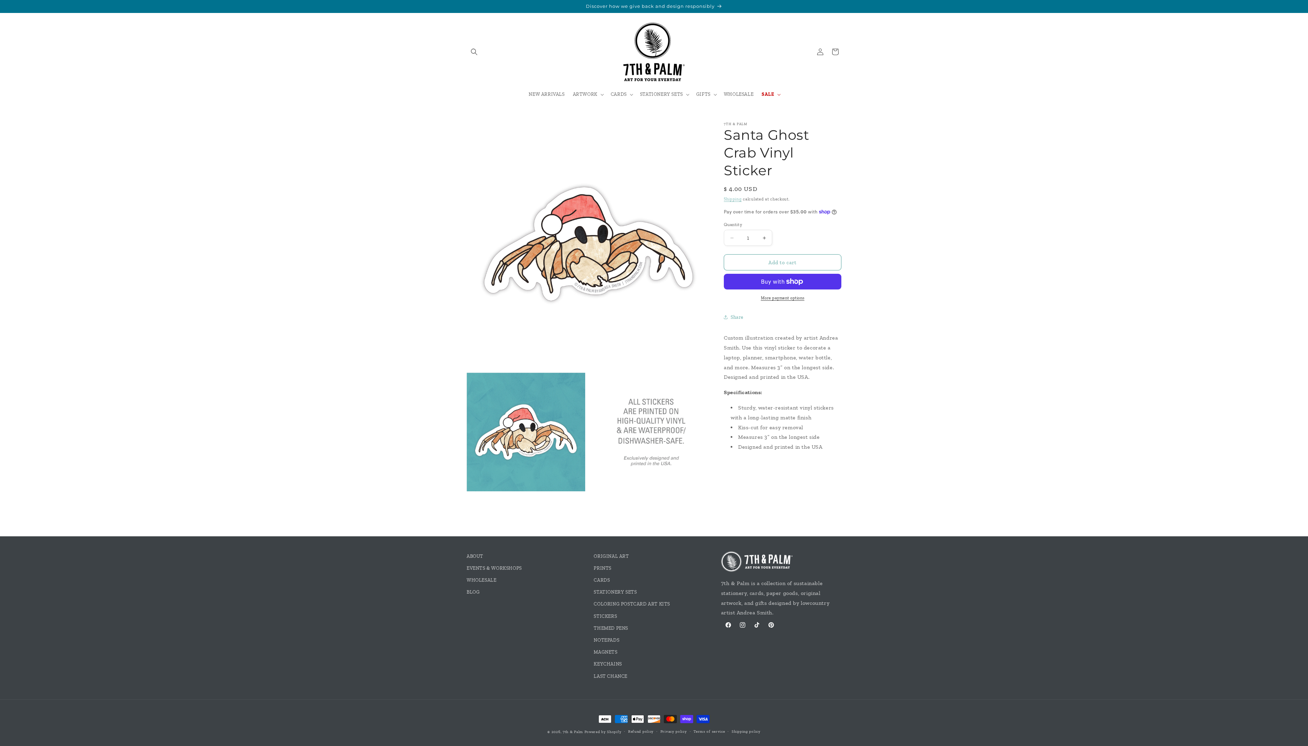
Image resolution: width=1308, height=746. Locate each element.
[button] (474, 51)
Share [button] (737, 317)
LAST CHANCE (610, 676)
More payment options (783, 298)
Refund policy (641, 731)
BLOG (473, 592)
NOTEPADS (606, 640)
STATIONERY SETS (615, 592)
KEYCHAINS (608, 664)
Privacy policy (673, 731)
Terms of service (709, 731)
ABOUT (475, 556)
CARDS (602, 580)
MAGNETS (605, 652)
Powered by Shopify (603, 732)
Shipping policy (746, 731)
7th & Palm (573, 732)
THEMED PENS (611, 628)
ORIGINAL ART (611, 556)
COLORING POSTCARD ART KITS (632, 604)
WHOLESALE (481, 580)
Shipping (733, 199)
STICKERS (605, 616)
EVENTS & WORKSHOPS (494, 568)
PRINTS (602, 568)
